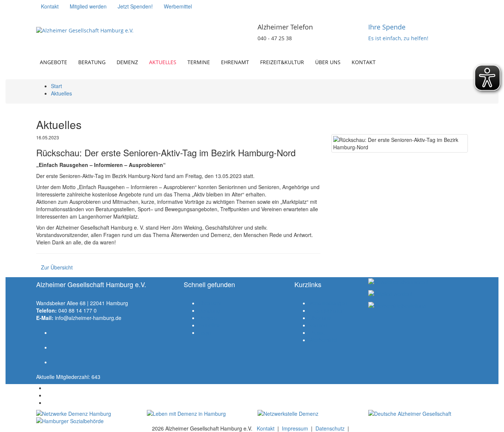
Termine (198, 62)
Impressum (295, 428)
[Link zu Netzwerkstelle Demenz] (307, 413)
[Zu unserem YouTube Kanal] (63, 17)
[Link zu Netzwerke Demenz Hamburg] (86, 413)
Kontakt (364, 62)
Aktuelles (162, 62)
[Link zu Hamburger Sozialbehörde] (86, 421)
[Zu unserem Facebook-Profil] (41, 17)
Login (205, 332)
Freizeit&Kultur (282, 62)
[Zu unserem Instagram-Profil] (52, 17)
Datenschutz (330, 428)
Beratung (92, 62)
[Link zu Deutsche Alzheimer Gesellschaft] (418, 413)
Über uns (328, 62)
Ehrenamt (235, 62)
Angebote (53, 62)
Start (56, 86)
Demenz (127, 62)
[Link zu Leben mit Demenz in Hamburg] (196, 413)
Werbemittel (323, 340)
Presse (317, 332)
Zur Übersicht (57, 267)
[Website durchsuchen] (467, 59)
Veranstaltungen (328, 303)
